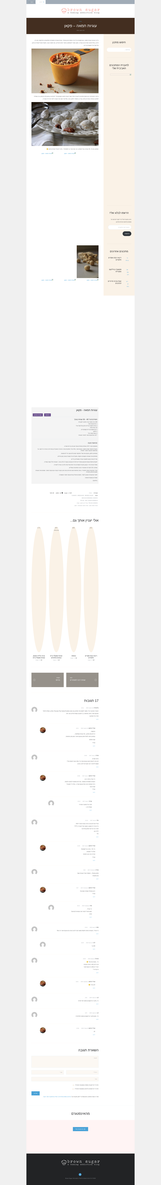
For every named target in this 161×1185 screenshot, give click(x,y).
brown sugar (89, 495)
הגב (97, 719)
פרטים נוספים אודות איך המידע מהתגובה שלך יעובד (57, 1096)
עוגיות (80, 21)
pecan (82, 500)
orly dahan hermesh (91, 500)
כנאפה (73, 656)
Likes (58, 493)
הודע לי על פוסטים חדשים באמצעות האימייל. (87, 1088)
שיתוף (51, 493)
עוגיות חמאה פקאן (93, 505)
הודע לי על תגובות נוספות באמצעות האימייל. (87, 1085)
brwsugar (81, 495)
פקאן (76, 505)
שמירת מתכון (38, 415)
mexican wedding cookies (90, 498)
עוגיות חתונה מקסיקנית (83, 505)
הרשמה (127, 233)
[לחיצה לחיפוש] (44, 2)
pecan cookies (93, 503)
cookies (74, 495)
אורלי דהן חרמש (84, 503)
